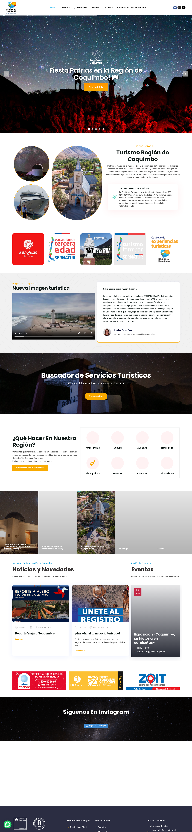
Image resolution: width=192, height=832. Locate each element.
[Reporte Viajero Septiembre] (40, 603)
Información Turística (159, 826)
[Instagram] (179, 7)
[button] (7, 824)
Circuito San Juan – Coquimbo (131, 7)
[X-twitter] (183, 7)
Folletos (107, 7)
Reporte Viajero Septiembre (35, 633)
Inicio (52, 7)
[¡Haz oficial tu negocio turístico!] (100, 603)
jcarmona (23, 627)
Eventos (95, 7)
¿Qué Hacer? (80, 7)
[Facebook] (175, 7)
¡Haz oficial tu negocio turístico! (97, 633)
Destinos (64, 7)
